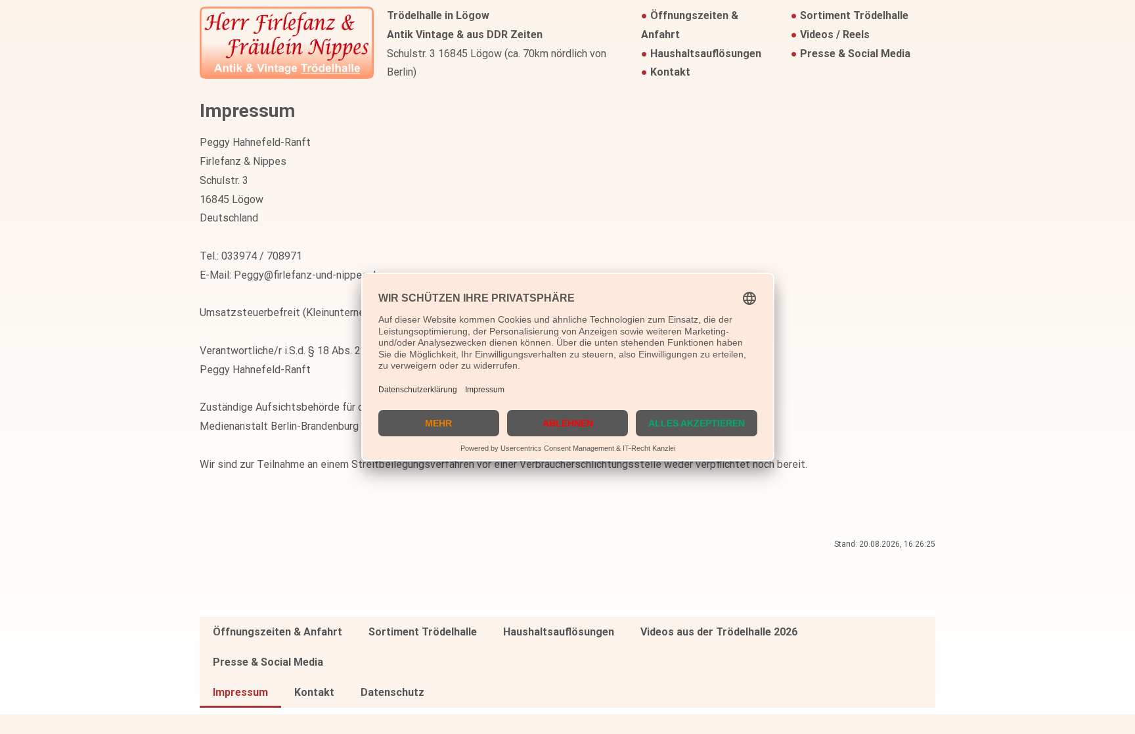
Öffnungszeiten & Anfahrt (277, 632)
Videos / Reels (835, 34)
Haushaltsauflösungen (705, 53)
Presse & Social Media (855, 53)
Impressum (240, 692)
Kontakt (670, 72)
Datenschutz (392, 692)
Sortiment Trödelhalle (854, 15)
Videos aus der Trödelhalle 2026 (718, 632)
